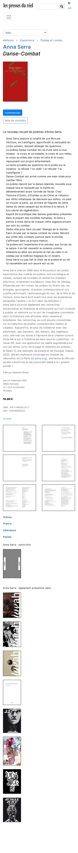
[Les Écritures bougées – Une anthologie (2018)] (13, 692)
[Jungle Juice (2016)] (13, 720)
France (7, 523)
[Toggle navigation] (8, 17)
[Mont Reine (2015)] (13, 563)
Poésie (7, 536)
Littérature (9, 530)
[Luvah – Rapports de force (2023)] (13, 663)
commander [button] (12, 112)
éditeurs (8, 40)
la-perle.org (39, 358)
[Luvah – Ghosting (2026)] (13, 604)
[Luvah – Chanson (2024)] (13, 634)
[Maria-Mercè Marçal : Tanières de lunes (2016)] (13, 750)
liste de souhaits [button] (15, 120)
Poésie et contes (51, 40)
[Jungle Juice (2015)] (13, 809)
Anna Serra (17, 47)
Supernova (27, 40)
